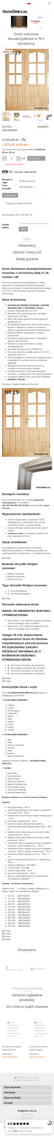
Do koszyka (34, 158)
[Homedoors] (14, 969)
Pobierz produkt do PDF (19, 203)
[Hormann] (39, 969)
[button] (27, 1087)
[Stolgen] (43, 126)
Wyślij (23, 229)
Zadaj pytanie (10, 195)
